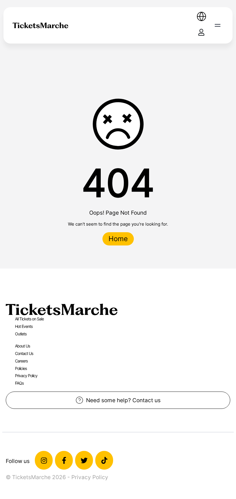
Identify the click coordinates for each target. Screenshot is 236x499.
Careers (21, 360)
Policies (21, 368)
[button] (217, 25)
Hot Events (24, 326)
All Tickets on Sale (29, 318)
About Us (22, 345)
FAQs (19, 383)
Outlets (20, 333)
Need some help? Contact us (123, 400)
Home (118, 239)
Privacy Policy (26, 375)
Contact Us (24, 353)
